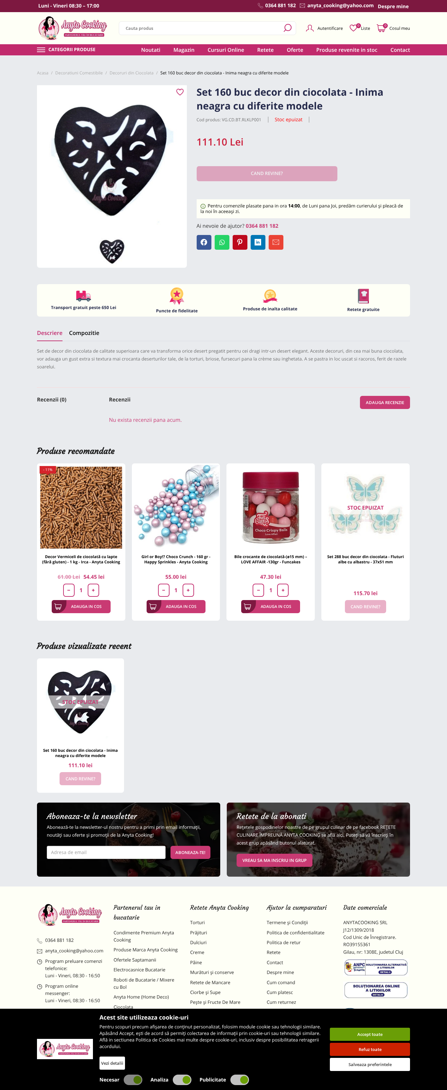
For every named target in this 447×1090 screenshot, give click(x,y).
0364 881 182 (262, 225)
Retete (265, 49)
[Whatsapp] (222, 242)
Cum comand (281, 983)
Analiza (160, 1080)
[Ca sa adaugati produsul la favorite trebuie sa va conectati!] (180, 92)
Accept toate (370, 1034)
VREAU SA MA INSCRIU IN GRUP (274, 860)
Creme (197, 952)
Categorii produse (72, 50)
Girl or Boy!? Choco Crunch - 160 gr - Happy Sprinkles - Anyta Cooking (175, 559)
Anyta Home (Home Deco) (141, 997)
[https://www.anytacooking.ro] (73, 28)
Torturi (197, 923)
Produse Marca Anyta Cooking (146, 950)
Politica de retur (283, 943)
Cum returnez (281, 1002)
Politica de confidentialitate (296, 933)
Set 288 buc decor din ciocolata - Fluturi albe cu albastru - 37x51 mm (365, 559)
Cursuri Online (225, 49)
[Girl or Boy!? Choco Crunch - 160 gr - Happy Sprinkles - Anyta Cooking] (176, 507)
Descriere (50, 333)
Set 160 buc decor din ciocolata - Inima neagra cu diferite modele (80, 753)
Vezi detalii (112, 1063)
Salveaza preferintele (370, 1064)
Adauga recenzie (385, 402)
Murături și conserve (212, 972)
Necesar (109, 1080)
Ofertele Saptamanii (135, 960)
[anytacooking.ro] (70, 915)
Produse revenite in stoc (347, 49)
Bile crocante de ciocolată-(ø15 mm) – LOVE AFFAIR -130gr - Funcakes (270, 559)
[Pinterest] (240, 242)
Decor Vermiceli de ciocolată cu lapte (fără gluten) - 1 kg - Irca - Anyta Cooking (81, 559)
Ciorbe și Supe (205, 992)
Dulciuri (198, 943)
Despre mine (280, 972)
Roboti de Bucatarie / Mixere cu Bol (144, 983)
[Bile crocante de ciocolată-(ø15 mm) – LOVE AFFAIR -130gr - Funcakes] (270, 507)
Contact (400, 49)
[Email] (276, 242)
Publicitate (213, 1080)
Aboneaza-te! (190, 852)
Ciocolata (123, 1007)
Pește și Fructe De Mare (215, 1002)
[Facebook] (204, 242)
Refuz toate (370, 1049)
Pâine (196, 963)
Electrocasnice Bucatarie (139, 970)
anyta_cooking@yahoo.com (74, 951)
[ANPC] (376, 969)
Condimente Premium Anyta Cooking (144, 936)
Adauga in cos (86, 606)
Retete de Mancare (210, 983)
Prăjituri (198, 933)
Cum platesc (280, 992)
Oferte (295, 49)
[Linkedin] (258, 242)
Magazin (184, 49)
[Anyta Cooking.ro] (65, 1049)
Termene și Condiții (287, 923)
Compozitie (84, 333)
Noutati (150, 49)
